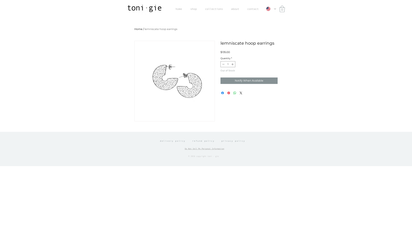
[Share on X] (241, 93)
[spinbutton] (228, 64)
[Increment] (233, 64)
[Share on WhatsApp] (235, 93)
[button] (282, 9)
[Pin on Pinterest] (229, 93)
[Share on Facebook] (223, 93)
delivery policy (173, 141)
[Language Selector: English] (271, 9)
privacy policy (233, 141)
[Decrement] (223, 64)
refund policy (203, 141)
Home (138, 29)
